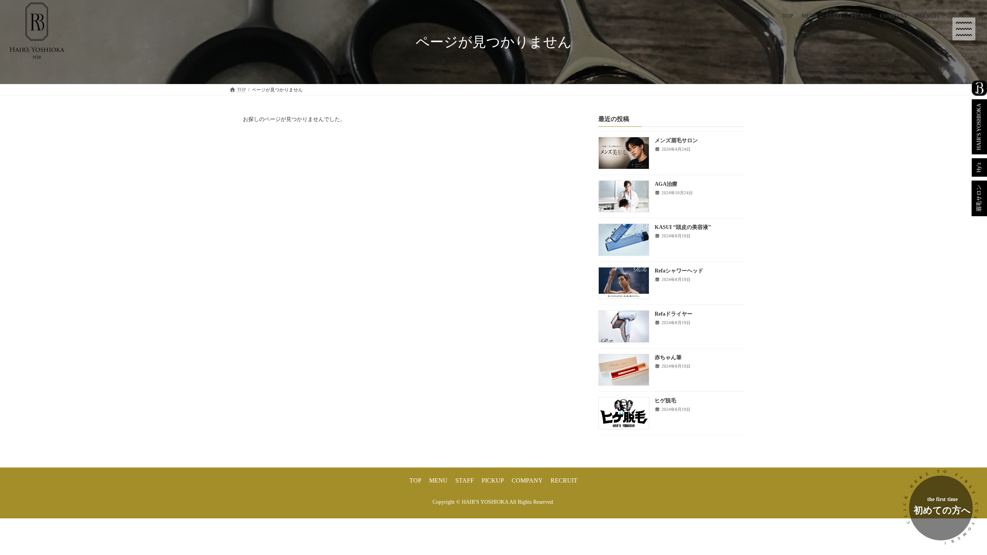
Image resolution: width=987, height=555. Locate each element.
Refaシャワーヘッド (679, 271)
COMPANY (527, 480)
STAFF (464, 480)
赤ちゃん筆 (668, 357)
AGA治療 (666, 184)
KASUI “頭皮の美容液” (683, 227)
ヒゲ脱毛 (665, 401)
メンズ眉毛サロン (676, 141)
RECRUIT (564, 480)
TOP (415, 480)
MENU (438, 480)
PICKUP (493, 480)
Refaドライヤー (673, 314)
